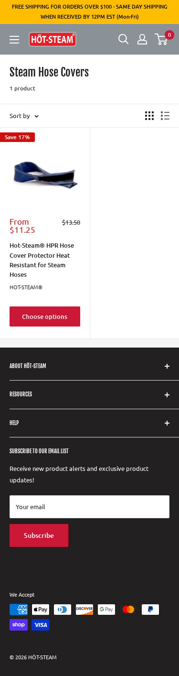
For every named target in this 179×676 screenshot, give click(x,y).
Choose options (44, 316)
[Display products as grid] (149, 115)
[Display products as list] (165, 115)
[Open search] (123, 39)
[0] (162, 39)
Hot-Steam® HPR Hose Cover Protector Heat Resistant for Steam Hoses (42, 259)
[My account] (142, 39)
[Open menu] (14, 40)
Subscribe (39, 535)
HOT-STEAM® (26, 287)
